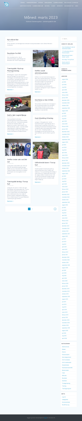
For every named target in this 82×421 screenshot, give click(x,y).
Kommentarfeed (66, 402)
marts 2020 (64, 280)
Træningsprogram (31, 2)
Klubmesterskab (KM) (67, 367)
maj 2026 (64, 87)
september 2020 (66, 265)
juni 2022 (64, 210)
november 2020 (66, 260)
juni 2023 (64, 178)
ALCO (45, 417)
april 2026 (64, 89)
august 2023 (65, 173)
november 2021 (66, 228)
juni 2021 (64, 241)
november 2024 (66, 134)
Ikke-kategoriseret (66, 357)
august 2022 (65, 205)
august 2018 (65, 330)
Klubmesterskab (58, 2)
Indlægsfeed (65, 399)
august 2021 (65, 236)
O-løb (63, 373)
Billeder (64, 349)
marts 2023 (64, 186)
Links (76, 6)
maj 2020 (64, 275)
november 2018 (66, 322)
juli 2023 (64, 176)
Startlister (64, 380)
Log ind (64, 397)
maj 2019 (64, 307)
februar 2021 (65, 252)
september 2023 (66, 171)
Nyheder (40, 2)
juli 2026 (64, 82)
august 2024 (65, 142)
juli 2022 (64, 207)
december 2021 (65, 226)
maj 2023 (64, 181)
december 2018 (65, 320)
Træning (64, 386)
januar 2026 (65, 97)
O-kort (53, 6)
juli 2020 (64, 270)
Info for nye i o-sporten (71, 2)
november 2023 (66, 165)
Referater (60, 6)
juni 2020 (64, 273)
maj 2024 (64, 150)
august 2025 (65, 110)
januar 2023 (65, 192)
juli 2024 (64, 144)
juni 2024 (64, 147)
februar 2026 (65, 95)
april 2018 (64, 338)
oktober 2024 (65, 137)
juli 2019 (64, 301)
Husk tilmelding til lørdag (44, 118)
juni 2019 (64, 304)
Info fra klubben (66, 360)
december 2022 (65, 194)
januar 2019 (65, 317)
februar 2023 (65, 189)
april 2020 (64, 278)
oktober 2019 (65, 294)
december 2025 (65, 100)
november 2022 (66, 197)
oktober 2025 (65, 105)
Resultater (64, 378)
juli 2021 (64, 239)
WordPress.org (65, 404)
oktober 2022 (65, 199)
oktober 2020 (65, 262)
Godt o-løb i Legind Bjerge (16, 115)
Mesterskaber (65, 370)
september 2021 (66, 233)
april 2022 (64, 215)
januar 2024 (65, 160)
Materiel (47, 6)
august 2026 (65, 79)
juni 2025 (64, 116)
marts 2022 (64, 218)
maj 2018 (64, 335)
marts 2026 (64, 92)
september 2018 (66, 328)
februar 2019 (65, 315)
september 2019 (66, 296)
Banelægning (48, 2)
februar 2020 (65, 283)
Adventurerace (65, 346)
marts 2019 (64, 312)
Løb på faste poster (25, 6)
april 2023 (64, 184)
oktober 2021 (65, 231)
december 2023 (65, 163)
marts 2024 (64, 155)
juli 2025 (64, 113)
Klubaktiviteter (65, 365)
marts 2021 (64, 249)
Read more (37, 91)
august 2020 (65, 267)
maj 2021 (64, 244)
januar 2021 (65, 254)
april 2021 (64, 246)
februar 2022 (65, 220)
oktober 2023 (65, 168)
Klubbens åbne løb (38, 6)
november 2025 (66, 103)
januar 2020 (65, 286)
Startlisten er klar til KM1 (44, 100)
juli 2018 (64, 333)
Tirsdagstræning (66, 383)
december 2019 (65, 288)
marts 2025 (64, 124)
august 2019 (65, 299)
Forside (23, 2)
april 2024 (64, 152)
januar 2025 (65, 129)
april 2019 (64, 309)
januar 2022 (65, 223)
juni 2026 (64, 84)
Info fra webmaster (66, 362)
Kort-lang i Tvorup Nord (68, 59)
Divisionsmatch (65, 354)
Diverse (64, 352)
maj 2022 (64, 212)
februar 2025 (65, 126)
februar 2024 (65, 158)
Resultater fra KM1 (14, 53)
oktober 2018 (65, 325)
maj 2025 (64, 118)
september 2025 (66, 108)
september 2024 (66, 139)
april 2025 (64, 121)
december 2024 (65, 131)
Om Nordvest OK (68, 6)
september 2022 (66, 202)
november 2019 (66, 291)
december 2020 (65, 257)
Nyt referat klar (13, 40)
